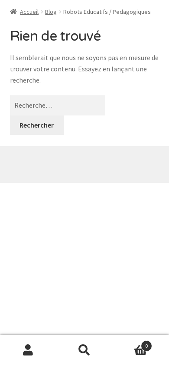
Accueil (29, 12)
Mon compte (28, 350)
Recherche (84, 350)
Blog (51, 12)
